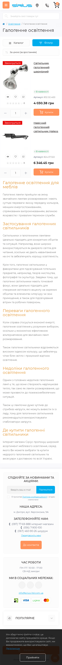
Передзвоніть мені (31, 535)
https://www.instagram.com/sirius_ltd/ (30, 585)
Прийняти (32, 657)
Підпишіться (45, 489)
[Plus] (26, 113)
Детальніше (13, 648)
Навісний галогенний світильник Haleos (46, 127)
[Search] (6, 16)
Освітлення (14, 24)
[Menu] (6, 5)
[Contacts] (47, 5)
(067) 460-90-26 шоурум (33, 531)
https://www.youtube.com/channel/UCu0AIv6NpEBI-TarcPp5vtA (38, 585)
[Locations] (37, 5)
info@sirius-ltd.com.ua (31, 593)
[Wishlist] (15, 96)
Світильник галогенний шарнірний (41, 67)
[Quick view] (7, 96)
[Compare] (23, 96)
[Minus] (5, 113)
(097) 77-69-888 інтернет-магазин (33, 524)
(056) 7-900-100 (32, 527)
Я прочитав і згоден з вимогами (33, 498)
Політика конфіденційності (34, 497)
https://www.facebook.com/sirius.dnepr (22, 585)
